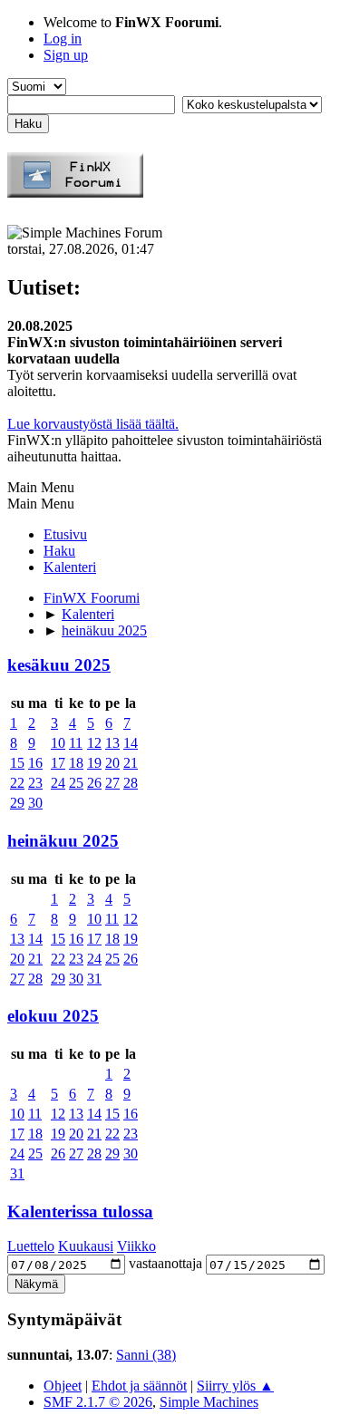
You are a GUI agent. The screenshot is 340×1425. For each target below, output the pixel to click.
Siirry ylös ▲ (235, 1385)
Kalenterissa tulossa (80, 1211)
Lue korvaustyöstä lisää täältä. (93, 423)
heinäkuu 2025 (63, 840)
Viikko (136, 1246)
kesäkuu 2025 (59, 664)
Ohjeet (63, 1385)
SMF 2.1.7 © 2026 (98, 1402)
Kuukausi (85, 1246)
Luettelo (30, 1246)
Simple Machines (209, 1402)
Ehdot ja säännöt (139, 1385)
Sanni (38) (146, 1354)
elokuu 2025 (53, 1015)
